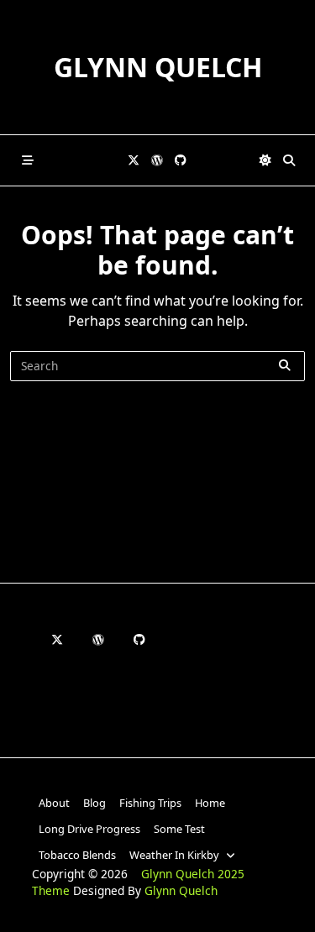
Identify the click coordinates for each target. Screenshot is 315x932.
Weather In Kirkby (174, 854)
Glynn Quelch (158, 67)
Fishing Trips (150, 802)
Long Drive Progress (89, 828)
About (54, 802)
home (210, 802)
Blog (94, 802)
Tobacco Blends (77, 854)
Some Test (179, 828)
